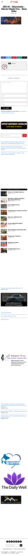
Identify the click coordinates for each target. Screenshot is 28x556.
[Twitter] (8, 57)
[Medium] (16, 542)
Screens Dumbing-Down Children (15, 223)
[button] (21, 545)
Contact (13, 553)
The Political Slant (4, 552)
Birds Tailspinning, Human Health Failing (17, 229)
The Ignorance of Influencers (14, 236)
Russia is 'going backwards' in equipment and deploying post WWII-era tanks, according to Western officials (13, 148)
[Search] (24, 135)
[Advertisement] (14, 40)
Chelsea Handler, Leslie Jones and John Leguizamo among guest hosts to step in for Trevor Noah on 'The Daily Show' (13, 405)
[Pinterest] (14, 57)
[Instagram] (12, 542)
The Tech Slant (20, 552)
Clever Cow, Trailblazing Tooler (15, 217)
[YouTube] (14, 542)
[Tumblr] (18, 542)
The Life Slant (4, 553)
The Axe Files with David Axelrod (8, 316)
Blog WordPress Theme (19, 549)
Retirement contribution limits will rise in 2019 (11, 288)
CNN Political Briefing (6, 312)
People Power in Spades (13, 242)
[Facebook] (3, 57)
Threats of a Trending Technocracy (16, 192)
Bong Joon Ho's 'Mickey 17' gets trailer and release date (14, 411)
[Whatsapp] (19, 57)
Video (9, 553)
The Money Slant (12, 552)
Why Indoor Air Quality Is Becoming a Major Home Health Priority (16, 199)
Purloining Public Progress (14, 248)
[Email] (24, 57)
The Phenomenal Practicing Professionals (17, 210)
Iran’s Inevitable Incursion (14, 204)
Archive (17, 553)
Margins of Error (5, 319)
